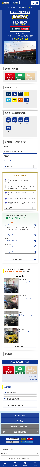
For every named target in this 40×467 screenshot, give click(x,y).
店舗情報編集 (32, 376)
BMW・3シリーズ (24, 282)
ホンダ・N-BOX (24, 331)
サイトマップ (5, 453)
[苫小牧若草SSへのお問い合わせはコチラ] (20, 76)
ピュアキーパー (10, 225)
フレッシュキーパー (11, 240)
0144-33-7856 (21, 38)
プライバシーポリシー (8, 449)
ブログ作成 (33, 380)
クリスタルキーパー (11, 235)
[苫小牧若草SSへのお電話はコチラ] (10, 76)
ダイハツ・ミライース (26, 298)
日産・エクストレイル (26, 315)
